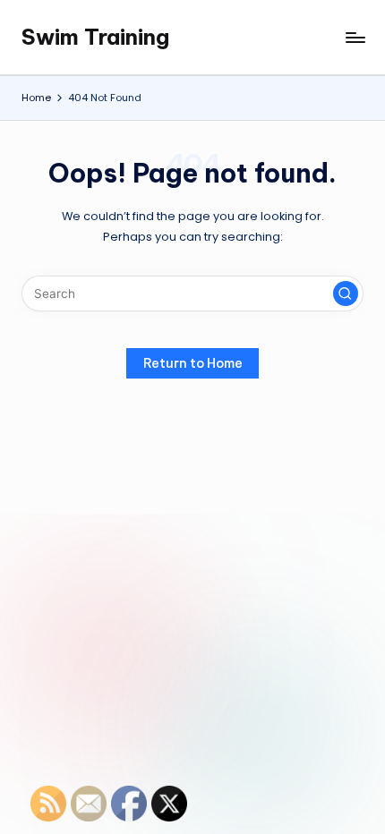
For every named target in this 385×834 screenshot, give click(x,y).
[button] (345, 293)
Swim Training (95, 36)
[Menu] (355, 37)
